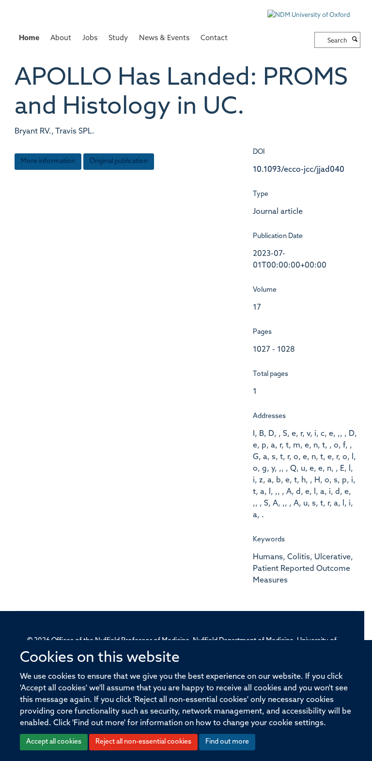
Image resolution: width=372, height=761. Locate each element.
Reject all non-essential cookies (143, 742)
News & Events (164, 38)
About (60, 38)
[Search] (355, 40)
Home (29, 38)
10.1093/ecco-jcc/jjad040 (298, 170)
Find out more (227, 742)
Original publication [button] (119, 161)
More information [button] (48, 161)
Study (118, 38)
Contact (214, 38)
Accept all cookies (53, 742)
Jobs (89, 38)
